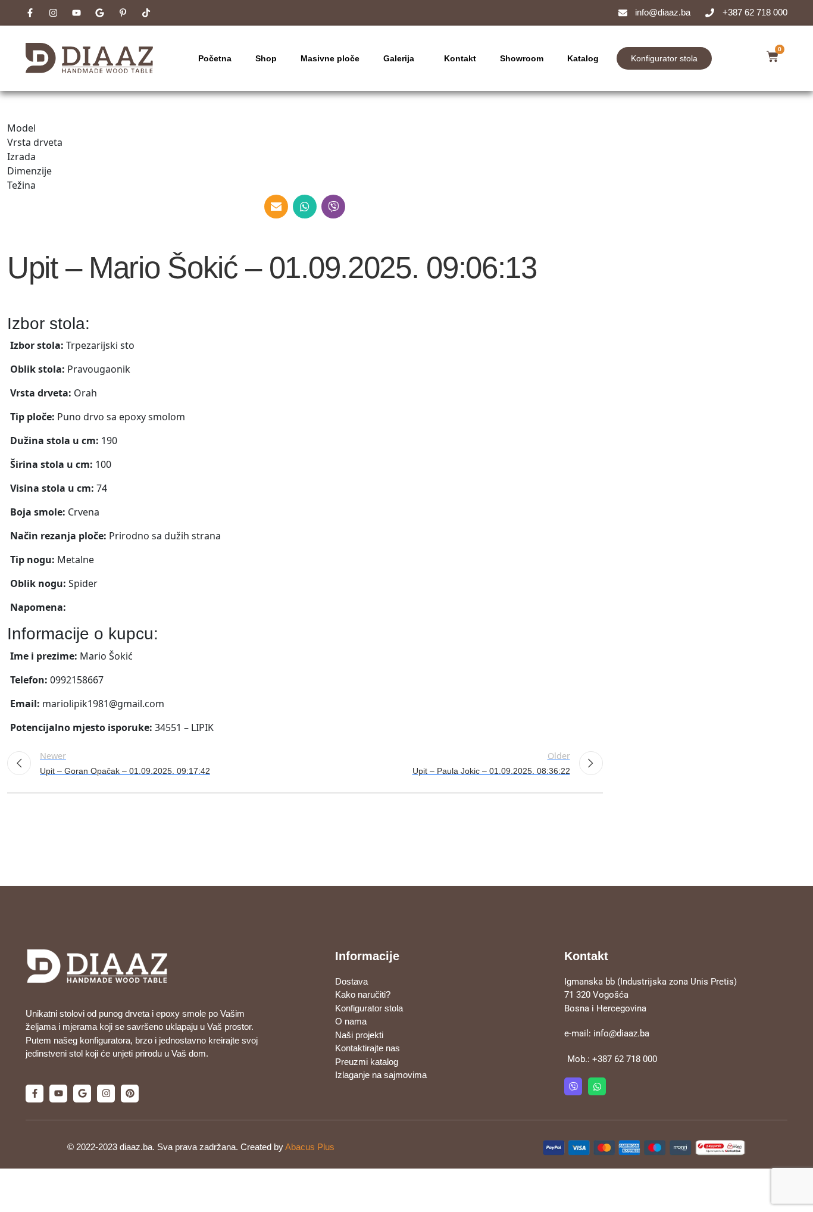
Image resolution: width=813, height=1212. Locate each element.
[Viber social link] (333, 206)
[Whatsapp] (597, 1086)
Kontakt (460, 58)
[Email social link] (276, 206)
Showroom (521, 58)
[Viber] (573, 1086)
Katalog (583, 58)
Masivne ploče (330, 58)
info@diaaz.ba (621, 1033)
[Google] (82, 1093)
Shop (266, 58)
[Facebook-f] (34, 1093)
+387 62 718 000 (624, 1059)
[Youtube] (58, 1093)
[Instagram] (106, 1093)
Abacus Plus (309, 1147)
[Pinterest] (130, 1093)
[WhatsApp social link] (305, 206)
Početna (215, 58)
